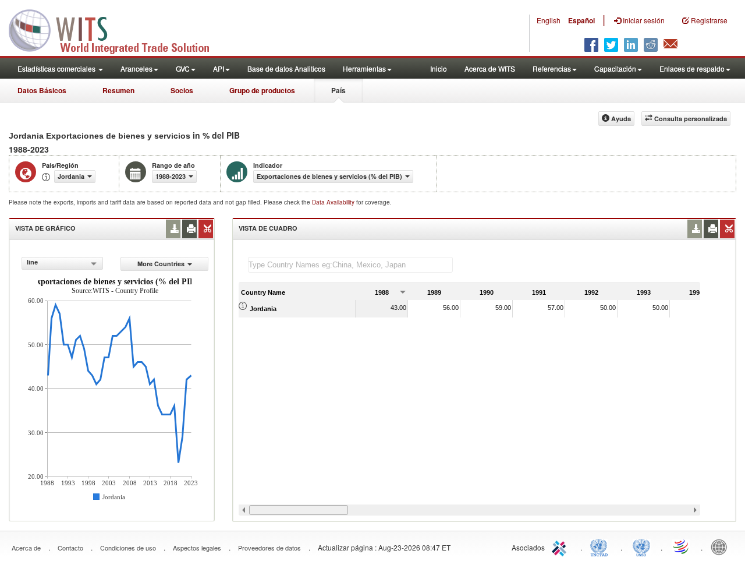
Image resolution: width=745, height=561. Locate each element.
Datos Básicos (41, 90)
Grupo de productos (262, 90)
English (548, 20)
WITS (116, 29)
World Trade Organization (681, 546)
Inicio (438, 68)
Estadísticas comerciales (57, 68)
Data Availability (334, 202)
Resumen (118, 90)
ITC (561, 546)
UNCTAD (601, 546)
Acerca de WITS (489, 68)
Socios (182, 90)
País (338, 90)
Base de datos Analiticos (286, 68)
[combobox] (62, 263)
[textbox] (350, 265)
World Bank (721, 546)
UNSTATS (641, 546)
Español (581, 20)
